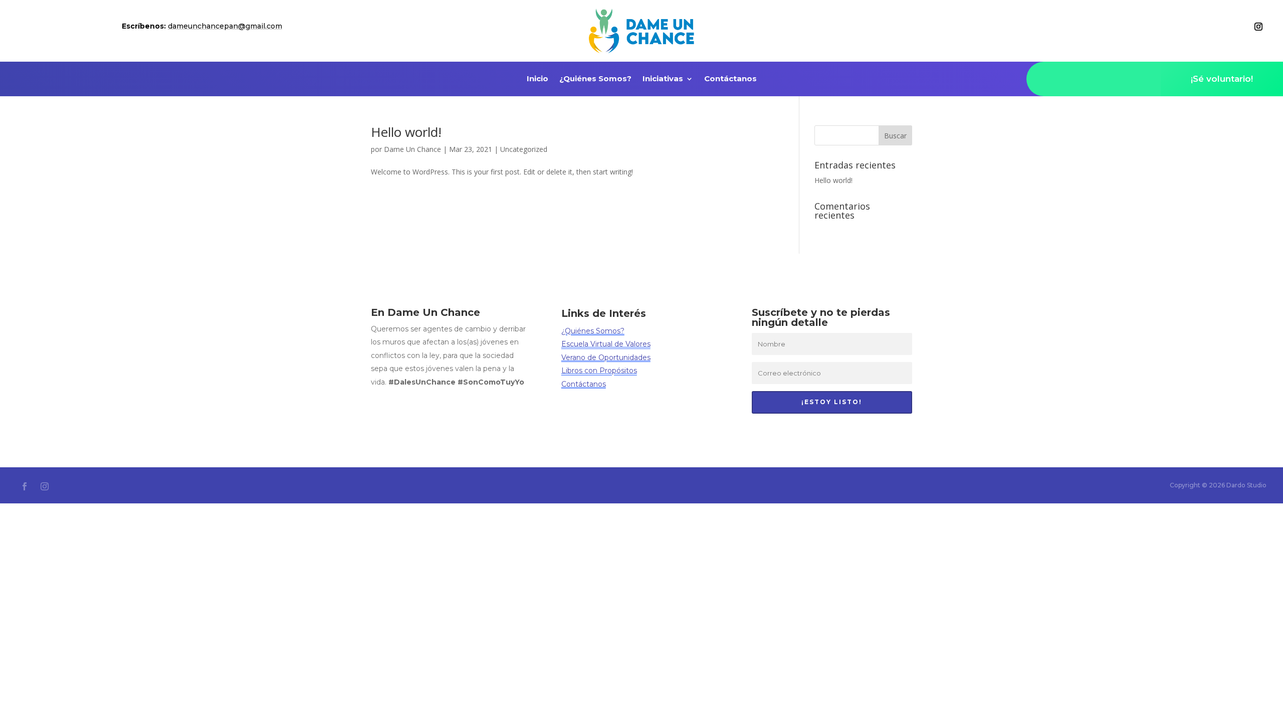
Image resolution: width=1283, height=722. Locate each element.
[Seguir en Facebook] (25, 486)
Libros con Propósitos (599, 370)
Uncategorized (523, 149)
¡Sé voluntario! (1222, 79)
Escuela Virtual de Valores (606, 343)
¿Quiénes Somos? (595, 79)
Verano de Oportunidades (606, 357)
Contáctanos (730, 79)
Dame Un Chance (412, 149)
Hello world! (406, 132)
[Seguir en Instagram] (1258, 27)
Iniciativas (663, 79)
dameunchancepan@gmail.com (225, 26)
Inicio (537, 79)
